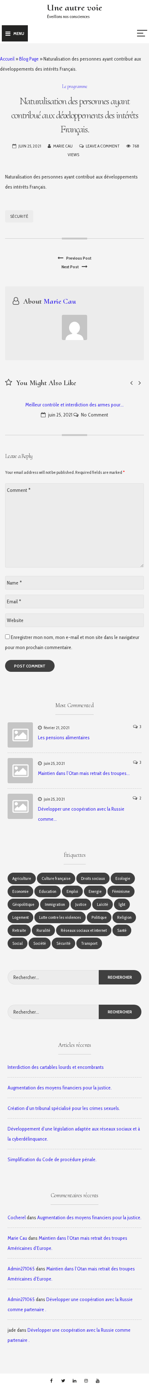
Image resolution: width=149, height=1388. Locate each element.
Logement (20, 917)
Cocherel (17, 1217)
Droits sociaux (93, 878)
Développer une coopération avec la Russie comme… (81, 814)
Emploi (72, 891)
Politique (99, 917)
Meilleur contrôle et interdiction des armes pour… (74, 404)
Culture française (56, 878)
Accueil (7, 59)
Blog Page (29, 59)
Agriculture (21, 878)
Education (47, 891)
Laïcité (102, 904)
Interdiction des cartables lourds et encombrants (56, 1067)
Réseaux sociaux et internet (84, 930)
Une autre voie (74, 7)
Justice (80, 904)
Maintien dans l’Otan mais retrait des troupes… (84, 773)
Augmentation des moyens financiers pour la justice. (60, 1087)
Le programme (74, 86)
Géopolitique (23, 904)
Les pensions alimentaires (64, 737)
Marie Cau (63, 146)
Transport (89, 943)
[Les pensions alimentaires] (20, 735)
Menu (18, 33)
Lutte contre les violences (60, 917)
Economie (20, 891)
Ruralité (43, 930)
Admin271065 (21, 1268)
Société (39, 943)
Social (17, 943)
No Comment (94, 414)
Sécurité (19, 216)
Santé (122, 930)
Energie (95, 891)
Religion (124, 917)
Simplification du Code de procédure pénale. (52, 1159)
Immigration (55, 904)
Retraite (19, 930)
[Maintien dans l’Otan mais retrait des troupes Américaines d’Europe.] (20, 770)
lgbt (122, 904)
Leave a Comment (103, 146)
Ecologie (122, 878)
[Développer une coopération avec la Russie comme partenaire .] (20, 806)
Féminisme (121, 891)
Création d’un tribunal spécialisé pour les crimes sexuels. (64, 1108)
